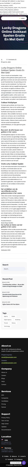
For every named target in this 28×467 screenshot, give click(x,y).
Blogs (3, 378)
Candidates (4, 401)
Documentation (6, 430)
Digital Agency (7, 319)
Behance (14, 456)
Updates (4, 427)
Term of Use (5, 420)
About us (4, 372)
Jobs (2, 395)
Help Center (5, 423)
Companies (4, 398)
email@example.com (9, 357)
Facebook (10, 459)
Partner (3, 407)
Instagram (19, 459)
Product (6, 323)
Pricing (3, 404)
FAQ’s (3, 381)
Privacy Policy (5, 417)
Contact (3, 384)
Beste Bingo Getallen (7, 223)
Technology (7, 326)
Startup (14, 323)
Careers (3, 375)
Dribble (6, 456)
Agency (6, 316)
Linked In (23, 456)
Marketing (17, 319)
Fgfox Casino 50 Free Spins (11, 304)
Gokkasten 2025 (5, 250)
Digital (13, 316)
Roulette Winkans (6, 220)
